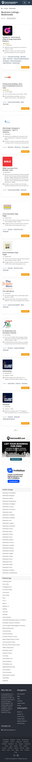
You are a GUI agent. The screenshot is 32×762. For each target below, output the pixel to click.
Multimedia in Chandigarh (9, 504)
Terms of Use (20, 716)
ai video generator (7, 581)
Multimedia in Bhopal (8, 498)
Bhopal (18, 739)
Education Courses (18, 229)
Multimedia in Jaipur (7, 531)
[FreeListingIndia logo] (9, 2)
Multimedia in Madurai (8, 548)
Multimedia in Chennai (8, 506)
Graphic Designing (7, 661)
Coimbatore (19, 742)
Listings (6, 8)
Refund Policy (21, 723)
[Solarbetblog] (7, 364)
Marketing (23, 56)
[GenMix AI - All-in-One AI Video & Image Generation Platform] (7, 30)
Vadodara (27, 750)
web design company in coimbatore (11, 622)
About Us (19, 712)
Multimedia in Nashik (8, 556)
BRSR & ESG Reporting (8, 628)
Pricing (19, 705)
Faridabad (4, 744)
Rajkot (17, 750)
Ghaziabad (11, 744)
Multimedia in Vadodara (8, 570)
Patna (8, 750)
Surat (21, 750)
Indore (6, 746)
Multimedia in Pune (7, 562)
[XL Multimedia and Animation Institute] (7, 324)
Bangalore (12, 739)
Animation (10, 348)
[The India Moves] (7, 284)
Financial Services (7, 631)
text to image (6, 595)
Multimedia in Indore (8, 528)
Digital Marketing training (9, 667)
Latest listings (21, 703)
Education (10, 229)
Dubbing (5, 609)
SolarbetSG (5, 680)
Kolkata (25, 746)
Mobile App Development (9, 419)
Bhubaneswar (25, 739)
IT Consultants (25, 147)
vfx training (5, 656)
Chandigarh (6, 742)
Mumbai (22, 748)
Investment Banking (7, 633)
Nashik (3, 750)
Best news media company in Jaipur (11, 644)
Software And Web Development (21, 58)
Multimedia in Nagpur (8, 553)
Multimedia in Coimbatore (9, 509)
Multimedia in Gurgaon (8, 523)
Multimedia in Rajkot (8, 564)
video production (7, 617)
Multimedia (9, 58)
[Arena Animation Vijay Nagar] (7, 207)
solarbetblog (6, 678)
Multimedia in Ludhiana (8, 545)
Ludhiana (10, 748)
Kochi (20, 746)
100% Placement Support (9, 675)
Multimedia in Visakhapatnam (10, 573)
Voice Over (5, 611)
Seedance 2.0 (6, 606)
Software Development (15, 61)
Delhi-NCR (25, 742)
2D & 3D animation (7, 672)
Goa (16, 744)
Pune (12, 750)
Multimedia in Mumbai (8, 551)
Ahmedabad (6, 739)
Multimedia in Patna (7, 559)
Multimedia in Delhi (7, 512)
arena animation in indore (9, 642)
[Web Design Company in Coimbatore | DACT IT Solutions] (7, 121)
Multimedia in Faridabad (8, 515)
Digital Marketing (7, 63)
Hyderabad (27, 744)
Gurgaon (21, 744)
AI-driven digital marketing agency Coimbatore (14, 625)
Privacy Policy (21, 719)
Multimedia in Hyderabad (9, 526)
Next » (16, 430)
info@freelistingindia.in (9, 730)
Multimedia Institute (8, 650)
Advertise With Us (22, 721)
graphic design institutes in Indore (11, 639)
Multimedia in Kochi (7, 537)
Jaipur (11, 746)
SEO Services (18, 147)
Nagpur (27, 748)
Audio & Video (11, 383)
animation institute (7, 653)
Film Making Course (7, 664)
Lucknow (4, 748)
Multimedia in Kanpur (8, 534)
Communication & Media (14, 102)
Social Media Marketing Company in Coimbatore (14, 620)
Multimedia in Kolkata (8, 539)
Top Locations (21, 694)
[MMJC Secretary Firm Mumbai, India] (7, 161)
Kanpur (16, 746)
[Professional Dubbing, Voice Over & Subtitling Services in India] (7, 77)
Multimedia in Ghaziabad (9, 517)
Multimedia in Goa (7, 520)
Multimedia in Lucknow (8, 542)
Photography (6, 61)
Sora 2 (4, 598)
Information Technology (13, 56)
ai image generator (7, 587)
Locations (19, 701)
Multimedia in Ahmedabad (9, 493)
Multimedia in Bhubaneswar (9, 501)
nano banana (6, 592)
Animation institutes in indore (10, 636)
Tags (18, 698)
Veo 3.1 (4, 600)
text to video (6, 584)
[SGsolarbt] (7, 398)
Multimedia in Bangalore (8, 495)
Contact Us (20, 714)
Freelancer (18, 383)
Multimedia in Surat (7, 567)
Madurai (16, 748)
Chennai (12, 742)
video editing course (7, 658)
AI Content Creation (7, 589)
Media (4, 58)
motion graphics (7, 669)
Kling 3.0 (5, 603)
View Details (25, 67)
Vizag (15, 752)
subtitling (5, 614)
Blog (18, 696)
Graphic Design (16, 63)
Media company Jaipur (8, 647)
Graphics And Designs (19, 348)
